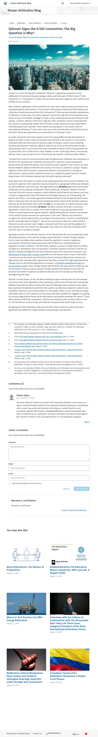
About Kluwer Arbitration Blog (18, 734)
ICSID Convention (50, 23)
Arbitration (21, 23)
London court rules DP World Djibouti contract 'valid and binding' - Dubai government (48, 350)
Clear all (66, 489)
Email (11, 474)
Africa (12, 23)
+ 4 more (63, 23)
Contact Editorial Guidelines (74, 510)
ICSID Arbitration (34, 23)
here (46, 327)
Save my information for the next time (26, 483)
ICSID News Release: (40, 337)
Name (11, 464)
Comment (12, 442)
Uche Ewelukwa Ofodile (19, 37)
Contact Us (37, 734)
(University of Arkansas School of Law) (45, 37)
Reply (86, 422)
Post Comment (81, 489)
